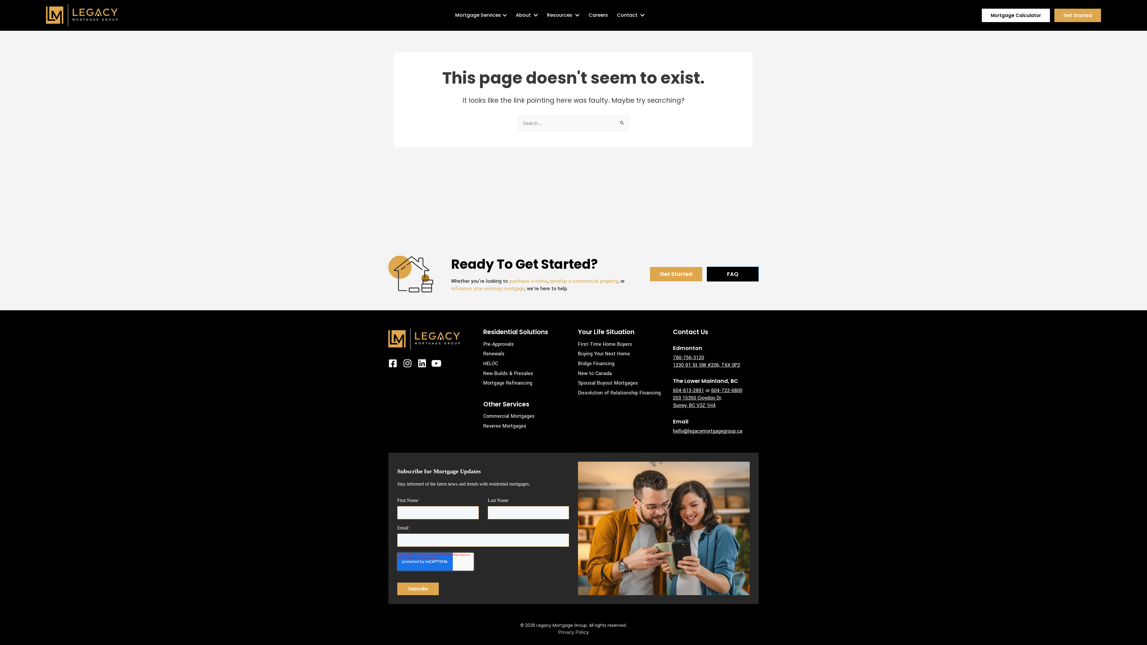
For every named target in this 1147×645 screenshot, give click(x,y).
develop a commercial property (584, 281)
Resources (559, 15)
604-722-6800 (726, 390)
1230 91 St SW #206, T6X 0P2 (706, 365)
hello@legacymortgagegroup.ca (707, 431)
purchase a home (528, 281)
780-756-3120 (688, 357)
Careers (598, 15)
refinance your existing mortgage (488, 288)
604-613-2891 (688, 390)
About (523, 15)
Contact (627, 15)
